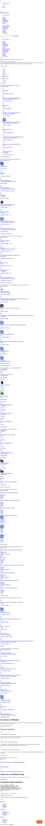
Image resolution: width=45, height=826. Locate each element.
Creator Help (5, 820)
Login (4, 5)
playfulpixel (2, 519)
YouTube (4, 807)
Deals (4, 29)
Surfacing (12, 190)
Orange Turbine (3, 176)
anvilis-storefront (3, 552)
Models (10, 108)
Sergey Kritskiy (3, 670)
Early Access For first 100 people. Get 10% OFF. (9, 580)
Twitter (4, 803)
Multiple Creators (3, 377)
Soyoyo (1, 692)
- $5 (7, 353)
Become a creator (3, 779)
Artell (1, 168)
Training (9, 125)
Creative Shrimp (3, 484)
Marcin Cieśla (3, 265)
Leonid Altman (3, 258)
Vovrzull (2, 424)
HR (1, 353)
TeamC (1, 207)
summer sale (2, 524)
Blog (4, 821)
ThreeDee (2, 387)
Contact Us (5, 822)
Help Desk (5, 819)
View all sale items (3, 237)
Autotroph (11, 824)
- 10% (10, 214)
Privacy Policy (8, 795)
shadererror (2, 590)
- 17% (14, 258)
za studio (2, 446)
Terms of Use (2, 795)
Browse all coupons (4, 490)
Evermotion (2, 621)
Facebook (4, 804)
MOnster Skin (3, 557)
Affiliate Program (6, 812)
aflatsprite (4, 132)
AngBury (2, 311)
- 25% (13, 139)
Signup (4, 7)
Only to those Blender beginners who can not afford (10, 500)
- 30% (11, 265)
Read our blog (3, 758)
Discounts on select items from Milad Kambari (9, 492)
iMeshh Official (3, 294)
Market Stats (5, 814)
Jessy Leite (2, 214)
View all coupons (3, 547)
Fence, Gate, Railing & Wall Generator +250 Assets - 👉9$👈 (12, 565)
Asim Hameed (3, 280)
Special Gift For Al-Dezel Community (7, 507)
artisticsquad (2, 559)
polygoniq (2, 231)
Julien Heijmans (3, 702)
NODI (1, 629)
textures (1, 502)
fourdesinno (2, 582)
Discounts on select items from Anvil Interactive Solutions (11, 549)
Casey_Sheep (5, 101)
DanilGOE (2, 643)
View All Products (6, 25)
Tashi (1, 437)
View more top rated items (5, 649)
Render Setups (10, 258)
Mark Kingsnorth (3, 709)
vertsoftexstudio (3, 574)
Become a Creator (6, 3)
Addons (11, 93)
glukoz (1, 183)
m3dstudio (2, 567)
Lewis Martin (2, 224)
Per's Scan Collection (4, 636)
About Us (4, 811)
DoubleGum (2, 678)
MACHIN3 (2, 198)
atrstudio (2, 318)
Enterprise (5, 813)
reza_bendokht (3, 337)
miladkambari (3, 494)
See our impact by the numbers (6, 725)
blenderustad (2, 327)
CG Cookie (2, 344)
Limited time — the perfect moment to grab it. (8, 587)
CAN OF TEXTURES (4, 190)
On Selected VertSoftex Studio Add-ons (7, 572)
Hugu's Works (5, 147)
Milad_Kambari (6, 93)
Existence (2, 301)
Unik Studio (5, 139)
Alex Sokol (5, 154)
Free (3, 23)
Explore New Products (4, 86)
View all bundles (3, 430)
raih (1, 529)
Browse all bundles (4, 368)
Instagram (4, 805)
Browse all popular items (5, 160)
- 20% (12, 154)
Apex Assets (5, 108)
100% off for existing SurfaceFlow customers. (8, 515)
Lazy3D (4, 115)
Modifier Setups (10, 132)
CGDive (2, 465)
